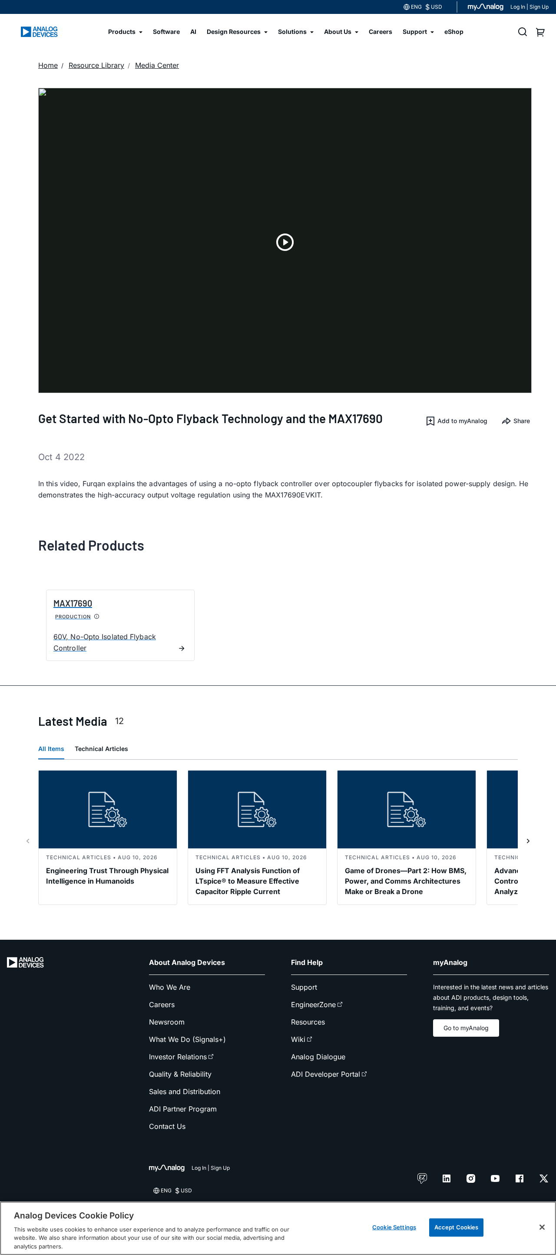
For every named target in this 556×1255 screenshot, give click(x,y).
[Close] (542, 1227)
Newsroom (167, 1022)
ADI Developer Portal (325, 1074)
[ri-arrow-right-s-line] (528, 841)
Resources (308, 1022)
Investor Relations (178, 1056)
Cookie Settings (394, 1227)
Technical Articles (101, 748)
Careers (162, 1004)
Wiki (298, 1039)
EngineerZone (313, 1004)
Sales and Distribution (184, 1091)
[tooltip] (96, 616)
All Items (51, 748)
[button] (456, 421)
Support (304, 987)
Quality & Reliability (180, 1074)
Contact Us (167, 1126)
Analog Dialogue (318, 1056)
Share (521, 420)
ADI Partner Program (183, 1109)
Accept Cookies (456, 1227)
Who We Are (169, 987)
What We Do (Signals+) (187, 1039)
